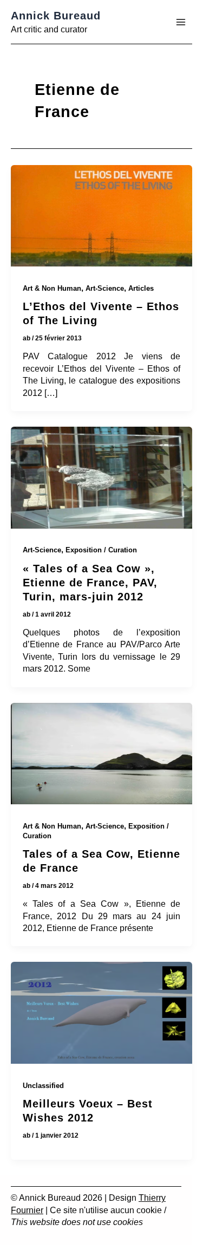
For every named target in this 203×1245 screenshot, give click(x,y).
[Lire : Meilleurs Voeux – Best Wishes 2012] (101, 1014)
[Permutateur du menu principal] (180, 22)
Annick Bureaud (56, 16)
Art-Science (105, 288)
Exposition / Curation (101, 550)
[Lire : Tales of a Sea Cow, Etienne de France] (101, 755)
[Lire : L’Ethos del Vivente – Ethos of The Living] (101, 218)
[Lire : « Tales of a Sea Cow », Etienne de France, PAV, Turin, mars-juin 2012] (101, 479)
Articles (141, 288)
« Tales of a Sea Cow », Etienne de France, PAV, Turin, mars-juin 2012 (90, 583)
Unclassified (43, 1086)
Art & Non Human (52, 288)
